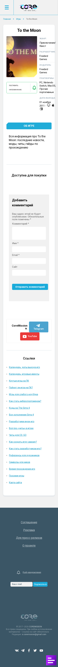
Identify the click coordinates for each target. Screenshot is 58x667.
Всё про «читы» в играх (21, 428)
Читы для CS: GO (17, 435)
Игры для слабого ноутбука (23, 394)
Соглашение (29, 522)
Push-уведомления (32, 572)
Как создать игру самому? (23, 442)
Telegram (23, 650)
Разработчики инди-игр (21, 421)
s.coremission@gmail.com (34, 634)
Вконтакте (17, 650)
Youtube (41, 650)
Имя (15, 243)
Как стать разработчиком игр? (25, 448)
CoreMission (28, 7)
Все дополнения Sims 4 (21, 414)
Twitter (35, 650)
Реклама (29, 530)
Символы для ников (19, 462)
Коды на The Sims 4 (19, 408)
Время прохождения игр (22, 469)
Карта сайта (15, 482)
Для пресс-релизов (29, 537)
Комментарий (20, 223)
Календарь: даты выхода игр (24, 367)
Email (15, 255)
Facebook (29, 650)
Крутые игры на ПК (19, 381)
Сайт (14, 267)
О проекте (29, 545)
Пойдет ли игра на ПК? (21, 387)
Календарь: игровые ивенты (24, 374)
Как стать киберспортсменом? (25, 401)
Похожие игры (16, 475)
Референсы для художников (24, 455)
